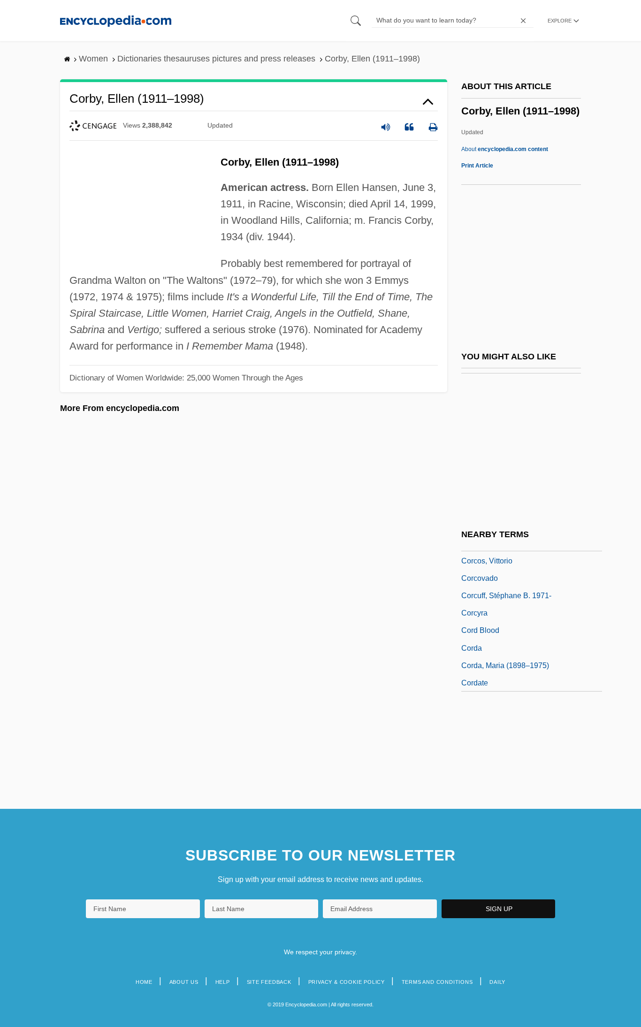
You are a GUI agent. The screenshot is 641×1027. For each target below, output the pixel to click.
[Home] (115, 20)
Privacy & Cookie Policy (346, 982)
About (504, 149)
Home (144, 982)
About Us (183, 982)
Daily (497, 982)
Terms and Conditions (437, 982)
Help (222, 982)
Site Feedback (269, 982)
